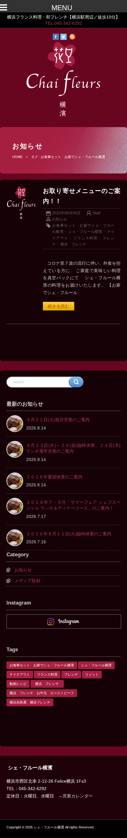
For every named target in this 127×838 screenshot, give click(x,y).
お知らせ (59, 219)
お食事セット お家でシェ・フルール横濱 (42, 665)
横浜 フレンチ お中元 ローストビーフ (42, 693)
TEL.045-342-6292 (63, 23)
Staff (96, 213)
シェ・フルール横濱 (85, 231)
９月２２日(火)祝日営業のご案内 (58, 419)
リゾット (92, 674)
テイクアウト (20, 674)
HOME (17, 157)
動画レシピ (18, 684)
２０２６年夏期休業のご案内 (54, 476)
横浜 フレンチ (75, 244)
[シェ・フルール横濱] (63, 116)
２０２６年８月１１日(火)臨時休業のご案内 (68, 533)
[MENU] (9, 8)
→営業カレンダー (75, 795)
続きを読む (58, 306)
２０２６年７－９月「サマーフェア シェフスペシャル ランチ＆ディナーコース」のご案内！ (73, 505)
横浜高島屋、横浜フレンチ (30, 702)
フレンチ (71, 674)
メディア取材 (27, 580)
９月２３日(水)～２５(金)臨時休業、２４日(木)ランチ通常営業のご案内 (73, 448)
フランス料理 (85, 238)
